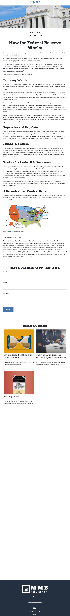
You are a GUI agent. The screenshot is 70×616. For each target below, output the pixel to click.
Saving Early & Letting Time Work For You (19, 356)
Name (5, 271)
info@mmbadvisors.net (35, 602)
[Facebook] (33, 597)
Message (6, 293)
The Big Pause (11, 396)
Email (5, 282)
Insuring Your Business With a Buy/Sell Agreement (51, 356)
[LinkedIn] (36, 597)
